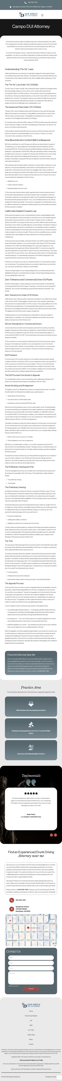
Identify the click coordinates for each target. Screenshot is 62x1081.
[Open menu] (42, 15)
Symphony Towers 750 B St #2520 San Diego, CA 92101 (32, 7)
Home (31, 1011)
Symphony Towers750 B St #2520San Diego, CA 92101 (23, 909)
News (31, 1039)
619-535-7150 (32, 2)
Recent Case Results (31, 1016)
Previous (51, 835)
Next (55, 835)
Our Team (31, 1030)
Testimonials (31, 1035)
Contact (31, 1044)
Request (31, 988)
